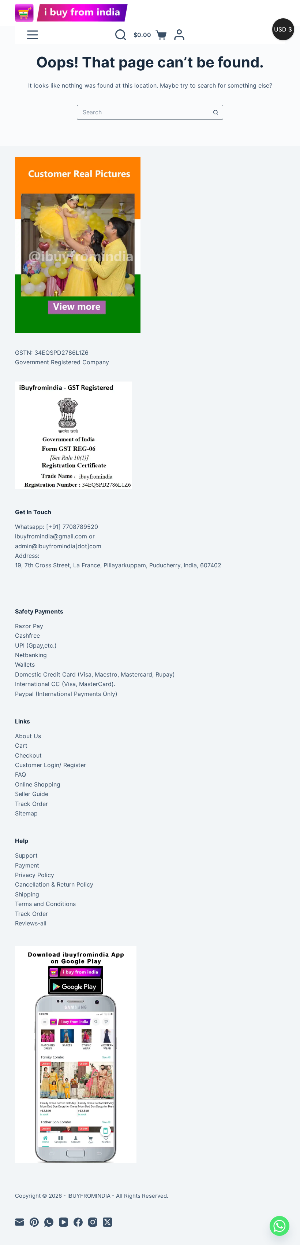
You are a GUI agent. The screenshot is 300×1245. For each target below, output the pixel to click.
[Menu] (32, 34)
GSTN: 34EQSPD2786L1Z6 (52, 352)
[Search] (120, 34)
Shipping (27, 894)
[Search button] (216, 112)
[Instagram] (92, 1222)
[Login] (179, 34)
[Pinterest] (34, 1222)
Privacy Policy (34, 875)
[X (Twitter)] (107, 1222)
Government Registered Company (62, 362)
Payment (27, 865)
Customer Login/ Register (50, 765)
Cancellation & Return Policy (54, 884)
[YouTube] (63, 1222)
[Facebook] (78, 1222)
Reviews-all (30, 923)
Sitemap (26, 813)
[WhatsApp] (48, 1222)
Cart (21, 745)
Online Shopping (37, 784)
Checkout (28, 755)
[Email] (19, 1222)
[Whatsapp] (279, 1226)
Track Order (31, 803)
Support (26, 855)
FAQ (20, 774)
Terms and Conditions (45, 903)
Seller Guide (31, 794)
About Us (28, 736)
